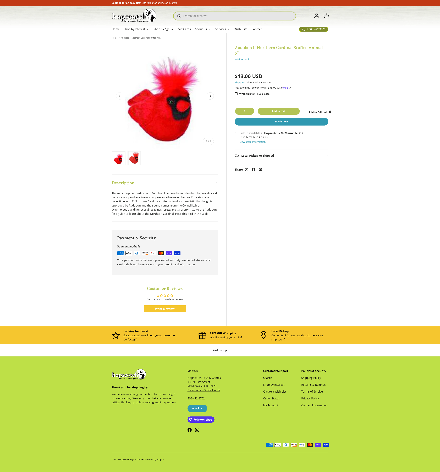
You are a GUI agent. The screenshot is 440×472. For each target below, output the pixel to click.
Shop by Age (161, 29)
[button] (326, 16)
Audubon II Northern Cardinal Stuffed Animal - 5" (141, 37)
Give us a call (131, 335)
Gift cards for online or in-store (159, 2)
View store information (253, 141)
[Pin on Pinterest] (260, 169)
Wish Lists (240, 29)
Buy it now (281, 121)
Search (267, 378)
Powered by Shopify (154, 459)
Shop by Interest (134, 29)
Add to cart (278, 110)
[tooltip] (330, 112)
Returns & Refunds (313, 385)
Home (116, 29)
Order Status (271, 398)
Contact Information (314, 405)
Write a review (165, 309)
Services (220, 29)
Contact (256, 29)
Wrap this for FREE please (254, 93)
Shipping (240, 82)
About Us (201, 29)
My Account (270, 405)
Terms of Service (312, 391)
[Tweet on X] (246, 169)
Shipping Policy (311, 378)
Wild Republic (243, 59)
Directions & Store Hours (204, 390)
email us (197, 408)
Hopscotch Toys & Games (131, 459)
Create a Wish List (274, 391)
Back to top (220, 350)
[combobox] (234, 15)
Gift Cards (184, 29)
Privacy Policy (310, 398)
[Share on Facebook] (253, 169)
